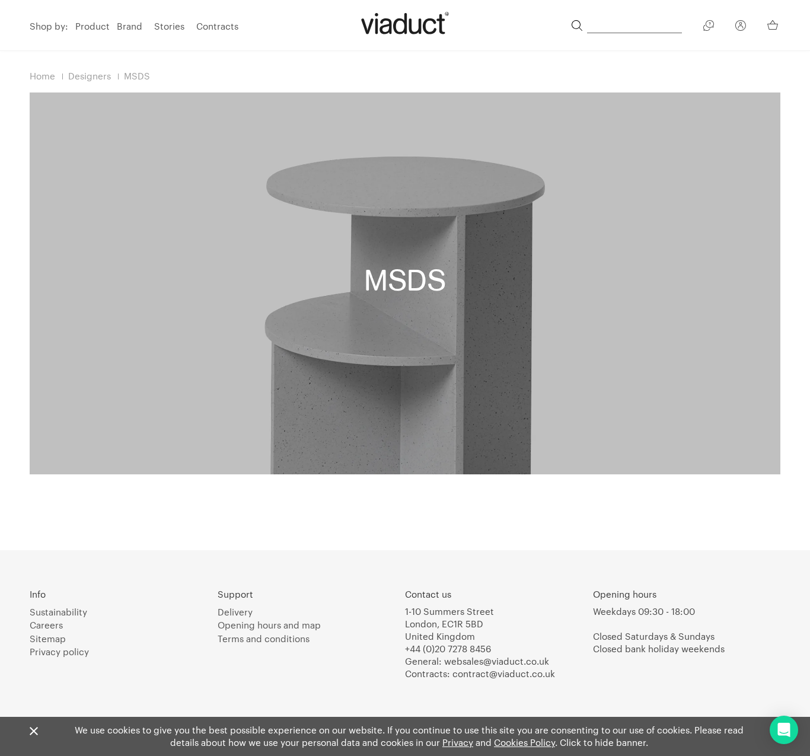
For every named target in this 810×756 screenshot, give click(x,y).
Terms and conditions (264, 638)
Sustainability (58, 612)
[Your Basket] (773, 25)
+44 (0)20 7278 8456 (448, 648)
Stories (169, 26)
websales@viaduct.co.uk (496, 661)
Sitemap (48, 638)
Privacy (457, 742)
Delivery (235, 612)
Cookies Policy (524, 742)
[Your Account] (740, 27)
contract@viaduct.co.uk (503, 673)
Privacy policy (59, 651)
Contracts (217, 26)
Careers (46, 625)
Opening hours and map (269, 625)
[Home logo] (405, 23)
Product (92, 26)
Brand (129, 26)
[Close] (34, 732)
